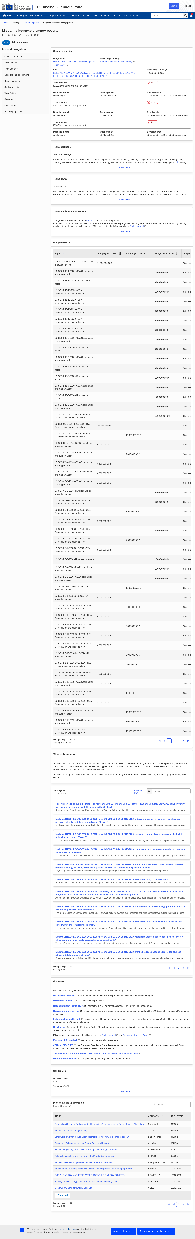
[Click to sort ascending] (120, 253)
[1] (177, 162)
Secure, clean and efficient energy (116, 62)
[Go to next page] (183, 740)
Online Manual (137, 226)
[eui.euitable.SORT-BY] (63, 1116)
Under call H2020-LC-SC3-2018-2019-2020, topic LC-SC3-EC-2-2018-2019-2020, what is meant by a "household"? (111, 879)
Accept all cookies (123, 1231)
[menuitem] (25, 56)
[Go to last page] (188, 740)
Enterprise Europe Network (67, 1019)
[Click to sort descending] (64, 253)
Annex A (90, 220)
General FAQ (138, 792)
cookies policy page (67, 1229)
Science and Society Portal (135, 1035)
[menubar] (25, 83)
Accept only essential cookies (156, 1231)
